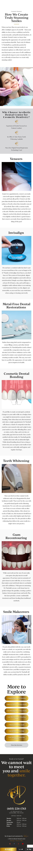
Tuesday (9, 820)
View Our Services (16, 745)
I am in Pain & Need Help (16, 731)
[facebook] (14, 843)
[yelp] (18, 843)
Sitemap (12, 840)
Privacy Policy (19, 840)
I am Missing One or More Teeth (16, 711)
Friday (8, 826)
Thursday (9, 824)
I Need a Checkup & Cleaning (16, 698)
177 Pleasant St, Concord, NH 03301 (16, 812)
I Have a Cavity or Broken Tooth (16, 704)
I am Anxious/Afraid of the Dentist (16, 738)
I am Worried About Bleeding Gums (16, 717)
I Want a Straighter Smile (16, 725)
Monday (9, 818)
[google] (10, 843)
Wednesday (10, 822)
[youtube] (22, 843)
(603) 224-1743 (16, 808)
